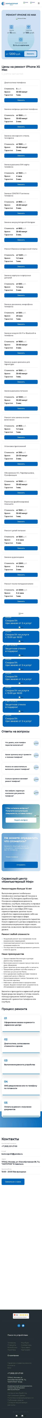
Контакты (11, 1365)
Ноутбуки (25, 1343)
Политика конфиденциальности (20, 1398)
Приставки (25, 1347)
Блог (9, 1368)
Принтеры (12, 1350)
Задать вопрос (21, 820)
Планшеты (12, 1345)
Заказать (30, 54)
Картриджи (25, 1350)
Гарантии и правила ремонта (19, 1363)
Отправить (21, 865)
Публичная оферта (15, 1400)
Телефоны (12, 1343)
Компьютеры (26, 1345)
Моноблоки (12, 1347)
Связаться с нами (13, 1182)
